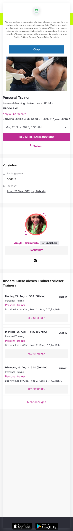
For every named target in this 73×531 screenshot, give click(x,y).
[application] (36, 265)
